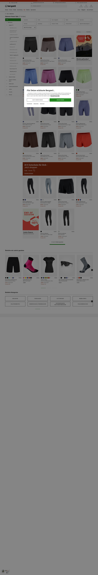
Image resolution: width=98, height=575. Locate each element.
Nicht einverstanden (37, 99)
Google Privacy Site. (55, 95)
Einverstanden (60, 99)
